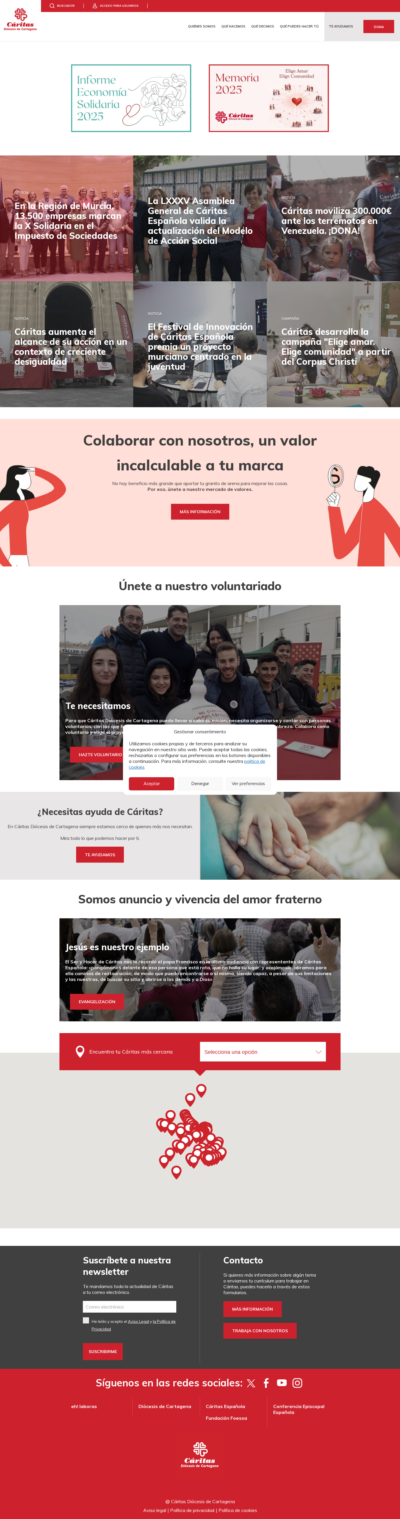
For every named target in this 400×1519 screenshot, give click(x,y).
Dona (379, 27)
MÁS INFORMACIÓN (200, 511)
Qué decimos (262, 26)
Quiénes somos (202, 26)
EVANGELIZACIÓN (97, 1001)
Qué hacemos (233, 26)
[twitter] (251, 1383)
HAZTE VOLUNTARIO (100, 754)
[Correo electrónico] (129, 1307)
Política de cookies (237, 1510)
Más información (252, 1309)
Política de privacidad (192, 1510)
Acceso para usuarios (119, 6)
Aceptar (151, 783)
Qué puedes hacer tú (299, 26)
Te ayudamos (341, 26)
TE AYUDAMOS (100, 854)
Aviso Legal (138, 1321)
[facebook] (266, 1383)
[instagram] (297, 1383)
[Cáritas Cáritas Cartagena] (20, 20)
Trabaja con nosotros (260, 1330)
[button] (196, 1136)
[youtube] (282, 1383)
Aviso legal (154, 1510)
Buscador (66, 6)
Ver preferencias (248, 783)
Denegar (200, 783)
